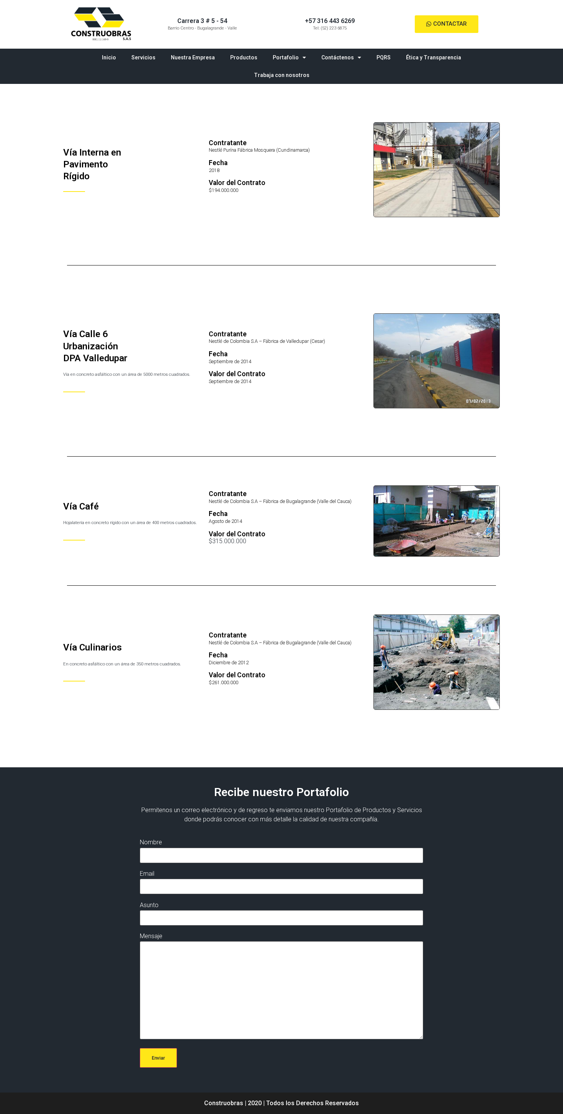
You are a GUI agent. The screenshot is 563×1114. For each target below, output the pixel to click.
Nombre (151, 842)
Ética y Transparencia (433, 57)
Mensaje (151, 936)
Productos (243, 57)
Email (147, 873)
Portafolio (286, 57)
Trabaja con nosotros (281, 75)
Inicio (109, 57)
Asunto (149, 905)
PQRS (383, 57)
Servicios (143, 57)
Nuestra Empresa (193, 57)
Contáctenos (337, 57)
